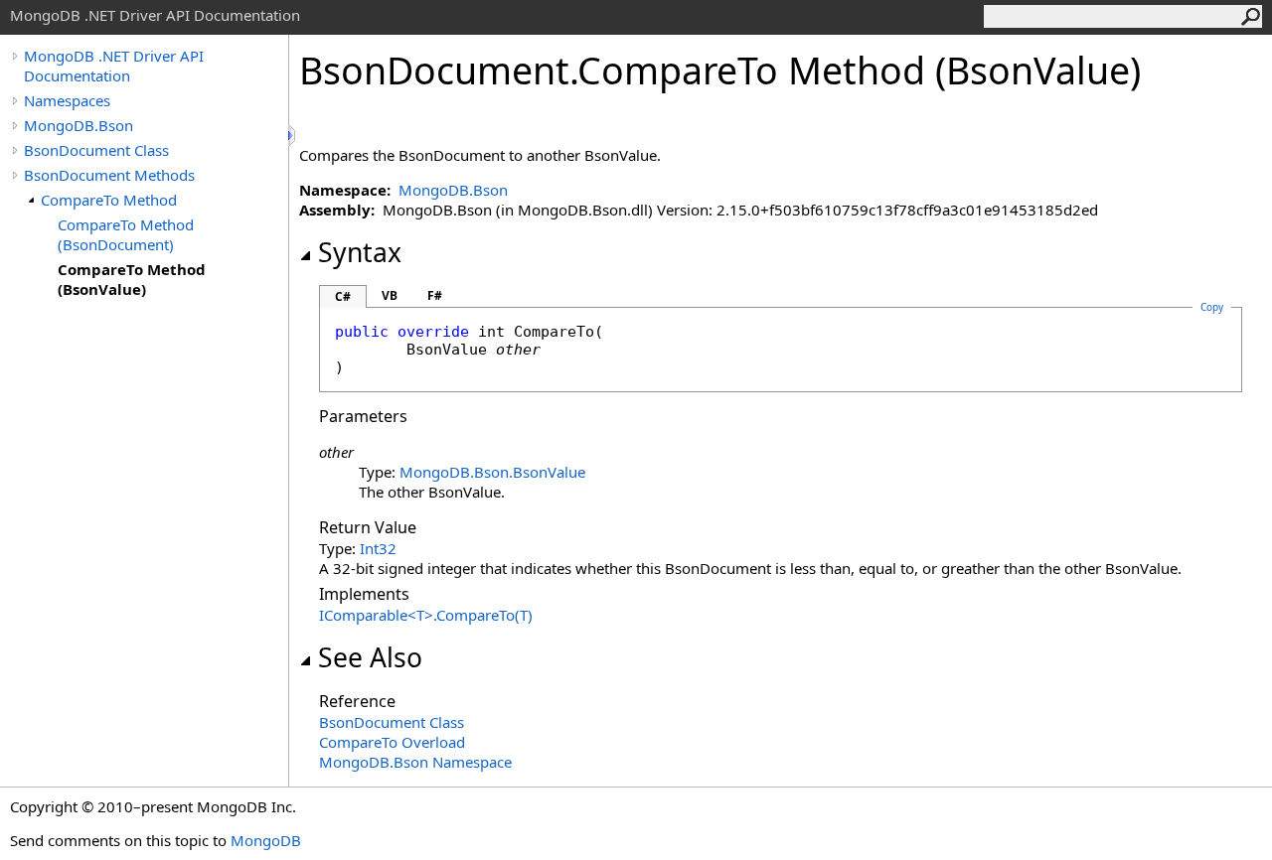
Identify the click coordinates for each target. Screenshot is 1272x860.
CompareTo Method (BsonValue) (132, 279)
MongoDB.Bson (78, 125)
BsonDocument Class (96, 150)
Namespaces (67, 100)
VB (390, 295)
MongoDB (266, 840)
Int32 (378, 548)
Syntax (359, 252)
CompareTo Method (109, 200)
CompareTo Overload (392, 742)
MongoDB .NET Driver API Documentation (114, 65)
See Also (370, 657)
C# (343, 296)
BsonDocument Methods (109, 175)
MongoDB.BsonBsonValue (492, 472)
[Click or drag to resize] (293, 135)
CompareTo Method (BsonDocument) (126, 234)
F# (434, 295)
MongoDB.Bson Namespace (415, 762)
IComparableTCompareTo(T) (426, 615)
